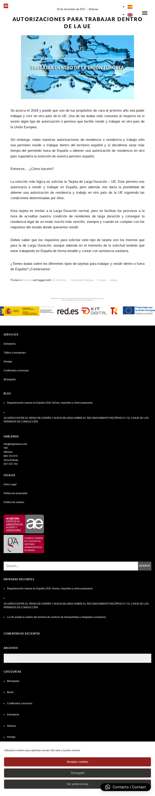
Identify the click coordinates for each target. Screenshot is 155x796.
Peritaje (8, 361)
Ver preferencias (77, 784)
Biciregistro (10, 379)
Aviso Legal (10, 484)
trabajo (113, 280)
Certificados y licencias (16, 370)
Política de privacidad (15, 493)
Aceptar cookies (77, 761)
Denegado (77, 773)
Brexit (10, 692)
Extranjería (10, 343)
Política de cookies (14, 502)
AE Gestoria (59, 280)
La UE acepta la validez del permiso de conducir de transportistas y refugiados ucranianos (57, 617)
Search (144, 566)
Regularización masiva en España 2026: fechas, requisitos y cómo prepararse (50, 402)
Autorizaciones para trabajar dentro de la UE (78, 23)
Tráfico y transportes (15, 352)
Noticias (93, 9)
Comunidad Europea (82, 280)
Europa (101, 280)
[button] (125, 787)
